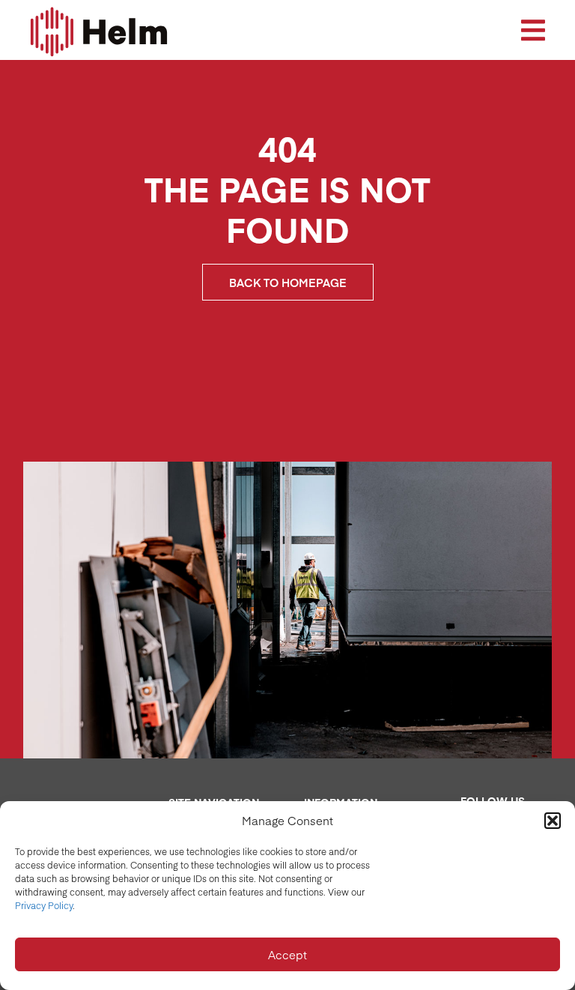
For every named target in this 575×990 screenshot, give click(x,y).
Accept (287, 954)
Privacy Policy (44, 905)
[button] (552, 820)
